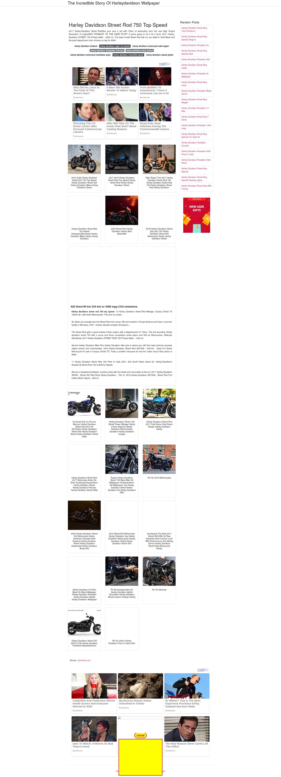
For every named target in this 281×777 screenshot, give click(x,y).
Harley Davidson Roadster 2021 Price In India (196, 153)
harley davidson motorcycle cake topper (151, 46)
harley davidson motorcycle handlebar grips (90, 54)
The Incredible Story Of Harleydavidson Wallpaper (114, 3)
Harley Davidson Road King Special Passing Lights (194, 179)
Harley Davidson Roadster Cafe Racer (196, 161)
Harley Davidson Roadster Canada (193, 144)
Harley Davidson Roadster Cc (195, 45)
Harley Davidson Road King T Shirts (195, 118)
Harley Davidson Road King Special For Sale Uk (194, 135)
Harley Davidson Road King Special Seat (194, 52)
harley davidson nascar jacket (159, 54)
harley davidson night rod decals (115, 46)
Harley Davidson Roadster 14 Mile (195, 110)
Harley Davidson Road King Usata (194, 66)
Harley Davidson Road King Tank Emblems (194, 29)
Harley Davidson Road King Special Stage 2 (194, 38)
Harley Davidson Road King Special (194, 170)
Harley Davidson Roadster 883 (195, 59)
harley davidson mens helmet (139, 50)
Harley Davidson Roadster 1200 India (196, 127)
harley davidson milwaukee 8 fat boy (107, 50)
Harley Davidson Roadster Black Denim (196, 92)
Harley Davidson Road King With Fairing (196, 187)
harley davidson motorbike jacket (128, 54)
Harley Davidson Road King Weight (194, 101)
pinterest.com (84, 660)
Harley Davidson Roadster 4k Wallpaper (195, 75)
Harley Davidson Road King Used (194, 84)
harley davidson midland (86, 46)
